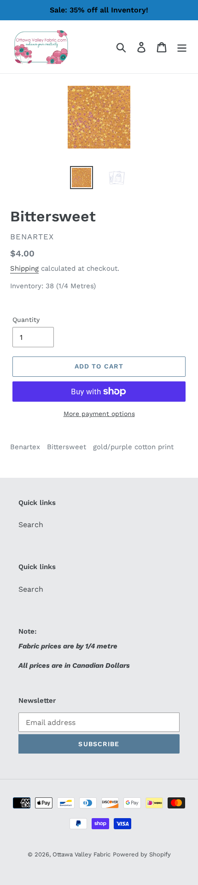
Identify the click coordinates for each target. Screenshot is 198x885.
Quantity (26, 319)
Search (30, 524)
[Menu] (182, 46)
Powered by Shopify (142, 854)
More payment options (99, 413)
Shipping (24, 268)
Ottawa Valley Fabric (81, 854)
